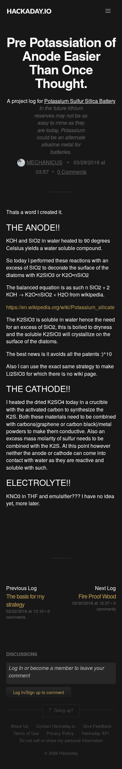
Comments (72, 171)
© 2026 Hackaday (61, 753)
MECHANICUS (44, 162)
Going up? (63, 710)
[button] (108, 11)
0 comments (106, 606)
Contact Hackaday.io (55, 726)
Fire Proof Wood (97, 596)
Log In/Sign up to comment (38, 692)
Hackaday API (95, 733)
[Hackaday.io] (29, 11)
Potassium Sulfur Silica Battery (79, 101)
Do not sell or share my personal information (61, 740)
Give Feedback (97, 726)
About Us (19, 726)
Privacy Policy (60, 733)
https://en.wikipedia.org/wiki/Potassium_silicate (60, 307)
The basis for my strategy (25, 600)
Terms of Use (26, 733)
